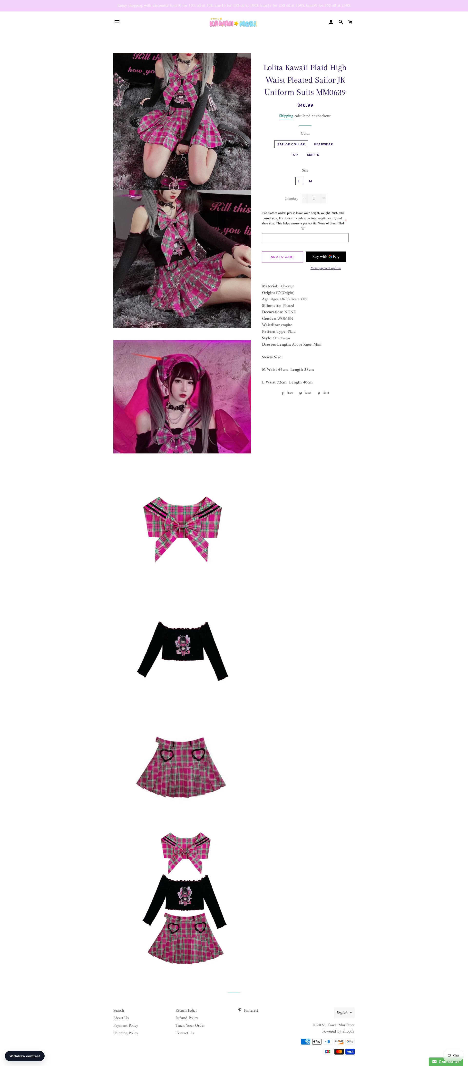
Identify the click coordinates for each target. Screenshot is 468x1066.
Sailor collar (291, 144)
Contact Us (185, 1033)
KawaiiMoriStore (341, 1025)
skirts (313, 155)
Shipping (286, 116)
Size (305, 170)
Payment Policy (125, 1025)
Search (118, 1010)
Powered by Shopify (338, 1031)
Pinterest (250, 1010)
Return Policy (186, 1010)
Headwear (323, 144)
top (294, 155)
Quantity (291, 198)
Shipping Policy (125, 1033)
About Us (121, 1018)
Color (305, 134)
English (342, 1012)
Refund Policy (187, 1018)
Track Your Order (190, 1025)
